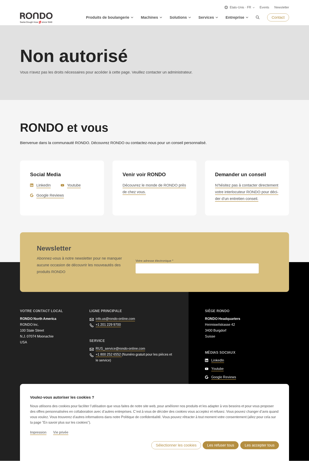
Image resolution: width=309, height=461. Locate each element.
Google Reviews (50, 195)
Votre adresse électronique (154, 260)
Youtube (74, 185)
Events (264, 7)
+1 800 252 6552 (109, 354)
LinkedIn (43, 185)
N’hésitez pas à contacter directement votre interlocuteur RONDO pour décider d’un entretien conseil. (246, 192)
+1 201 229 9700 (108, 324)
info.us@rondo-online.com (115, 318)
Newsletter (281, 7)
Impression (38, 432)
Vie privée (60, 432)
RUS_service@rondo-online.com (120, 348)
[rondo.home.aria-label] (36, 18)
